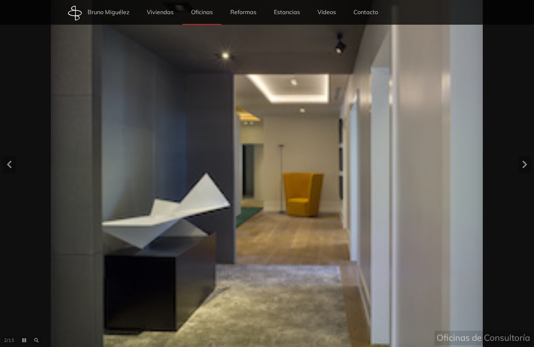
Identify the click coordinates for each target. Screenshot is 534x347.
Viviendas (160, 12)
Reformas (243, 12)
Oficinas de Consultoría (483, 337)
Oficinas (202, 12)
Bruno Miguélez (108, 12)
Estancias (287, 12)
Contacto (365, 12)
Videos (326, 12)
